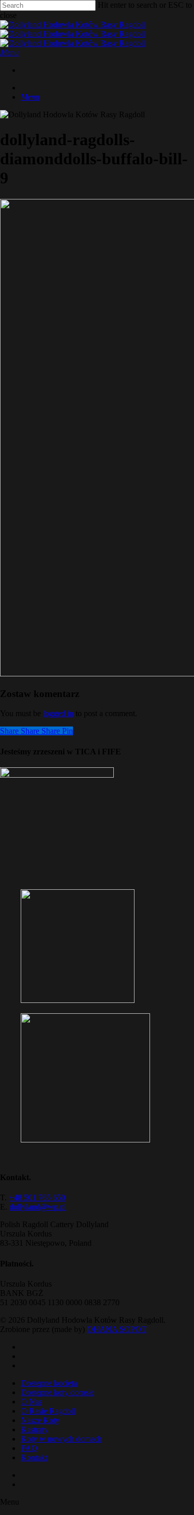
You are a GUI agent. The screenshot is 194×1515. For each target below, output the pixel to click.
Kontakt (34, 1457)
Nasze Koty (40, 1420)
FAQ (29, 1448)
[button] (9, 52)
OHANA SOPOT (116, 1329)
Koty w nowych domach (61, 1438)
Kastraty (34, 1429)
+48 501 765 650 (37, 1197)
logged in (58, 713)
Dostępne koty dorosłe (57, 1392)
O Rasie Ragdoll (48, 1410)
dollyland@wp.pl (37, 1206)
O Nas (31, 1401)
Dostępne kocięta (49, 1383)
